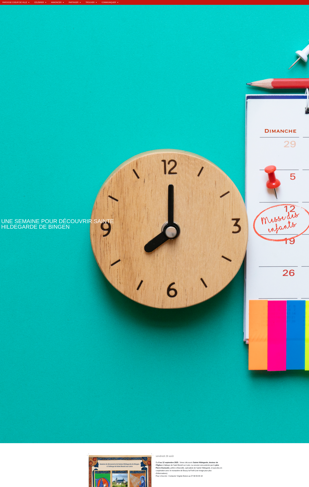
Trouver (90, 2)
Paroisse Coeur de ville (14, 2)
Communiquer (109, 2)
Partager (73, 2)
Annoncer (56, 2)
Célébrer (39, 2)
